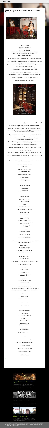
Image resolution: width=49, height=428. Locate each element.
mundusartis (7, 1)
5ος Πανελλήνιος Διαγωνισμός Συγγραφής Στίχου (20, 398)
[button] (5, 15)
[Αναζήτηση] (12, 2)
